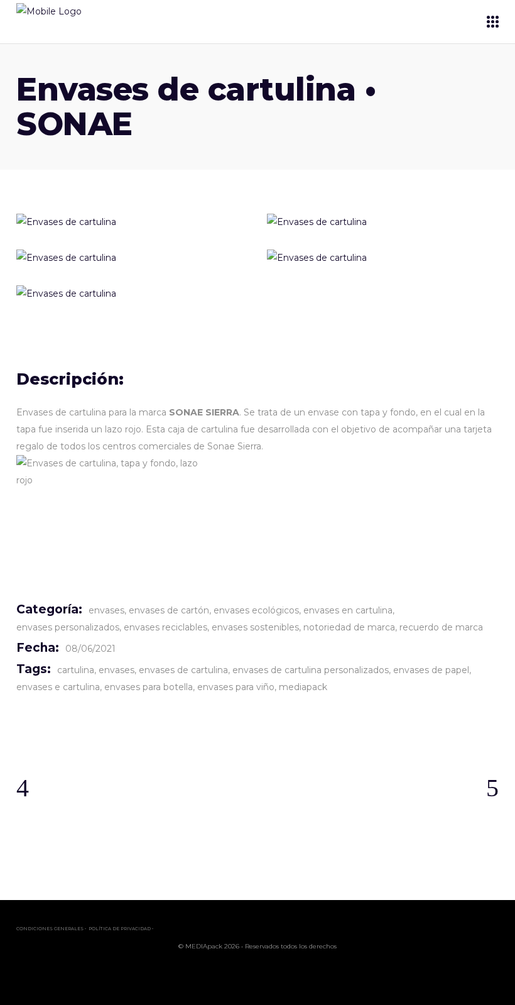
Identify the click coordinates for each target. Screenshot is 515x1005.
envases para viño (235, 687)
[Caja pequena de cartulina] (132, 222)
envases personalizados (67, 627)
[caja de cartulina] (132, 258)
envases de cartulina (183, 670)
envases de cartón (169, 610)
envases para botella (148, 687)
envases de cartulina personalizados (310, 670)
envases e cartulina (58, 687)
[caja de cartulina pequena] (132, 293)
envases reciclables (165, 627)
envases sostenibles (255, 627)
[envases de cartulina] (383, 222)
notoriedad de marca (349, 627)
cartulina (75, 670)
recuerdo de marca (441, 627)
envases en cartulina (348, 610)
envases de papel (431, 670)
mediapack (303, 687)
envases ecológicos (256, 610)
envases (106, 610)
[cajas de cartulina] (383, 258)
